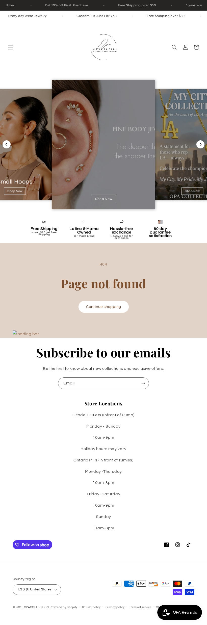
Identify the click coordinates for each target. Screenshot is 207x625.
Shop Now (14, 191)
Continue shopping (103, 307)
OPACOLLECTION (36, 607)
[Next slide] (200, 144)
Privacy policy (115, 607)
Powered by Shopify (63, 607)
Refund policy (91, 607)
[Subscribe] (143, 383)
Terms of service (140, 607)
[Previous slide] (7, 144)
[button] (10, 47)
